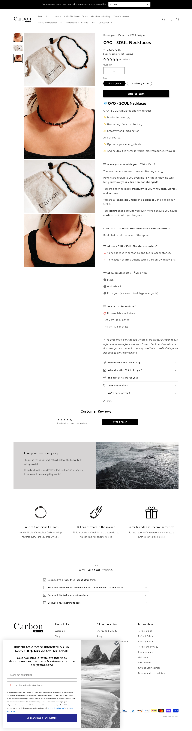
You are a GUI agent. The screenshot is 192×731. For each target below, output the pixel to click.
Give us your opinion (149, 667)
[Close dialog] (116, 643)
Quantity (107, 64)
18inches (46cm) (139, 83)
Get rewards (145, 657)
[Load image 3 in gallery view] (18, 58)
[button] (58, 16)
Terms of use (145, 630)
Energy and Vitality (107, 630)
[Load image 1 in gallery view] (18, 37)
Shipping (107, 54)
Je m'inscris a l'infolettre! (42, 717)
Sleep (100, 636)
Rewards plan (145, 652)
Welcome (60, 630)
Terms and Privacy (148, 646)
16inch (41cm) (114, 83)
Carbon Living (173, 716)
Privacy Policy (145, 641)
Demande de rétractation (152, 673)
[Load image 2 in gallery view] (18, 48)
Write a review (120, 421)
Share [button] (109, 401)
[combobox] (12, 685)
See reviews (144, 662)
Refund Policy (145, 636)
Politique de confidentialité (56, 708)
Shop (57, 636)
